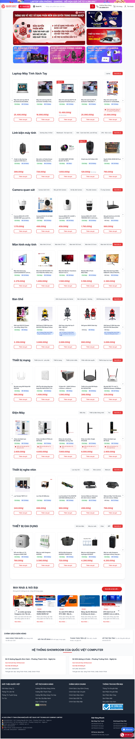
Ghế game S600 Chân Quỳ (89, 325)
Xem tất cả (117, 73)
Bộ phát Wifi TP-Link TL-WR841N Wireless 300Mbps (112, 387)
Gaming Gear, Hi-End (46, 132)
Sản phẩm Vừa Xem (109, 702)
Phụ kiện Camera (91, 190)
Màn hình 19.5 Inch (75, 244)
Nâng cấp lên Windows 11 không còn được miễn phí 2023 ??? (89, 614)
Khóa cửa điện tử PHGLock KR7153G (44, 440)
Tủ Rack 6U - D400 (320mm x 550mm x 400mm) (67, 387)
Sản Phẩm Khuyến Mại (110, 692)
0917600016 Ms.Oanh (120, 726)
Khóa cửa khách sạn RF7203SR (20, 440)
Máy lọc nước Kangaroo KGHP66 (43, 553)
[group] (67, 1)
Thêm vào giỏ (23, 119)
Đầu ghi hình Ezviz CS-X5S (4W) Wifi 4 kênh (112, 217)
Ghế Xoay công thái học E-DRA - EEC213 (66, 326)
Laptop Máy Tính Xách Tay (29, 73)
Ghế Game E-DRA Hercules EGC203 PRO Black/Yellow (44, 326)
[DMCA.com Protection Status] (50, 705)
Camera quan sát (23, 189)
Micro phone (97, 469)
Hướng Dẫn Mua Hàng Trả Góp (45, 695)
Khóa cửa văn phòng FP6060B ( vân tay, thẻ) (66, 440)
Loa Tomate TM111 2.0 (20, 496)
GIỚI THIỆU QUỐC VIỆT (11, 684)
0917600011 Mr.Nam (97, 726)
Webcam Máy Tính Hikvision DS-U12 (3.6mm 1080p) (112, 497)
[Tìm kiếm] (92, 6)
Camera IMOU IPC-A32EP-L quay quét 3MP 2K (67, 217)
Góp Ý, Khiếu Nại (41, 702)
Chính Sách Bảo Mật (76, 702)
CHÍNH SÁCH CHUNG (77, 684)
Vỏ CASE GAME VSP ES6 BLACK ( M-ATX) (66, 160)
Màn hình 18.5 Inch (106, 244)
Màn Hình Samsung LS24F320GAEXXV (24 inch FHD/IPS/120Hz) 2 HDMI (22, 272)
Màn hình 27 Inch (60, 244)
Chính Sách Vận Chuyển (77, 692)
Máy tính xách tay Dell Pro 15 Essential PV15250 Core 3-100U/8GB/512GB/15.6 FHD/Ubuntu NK (67, 101)
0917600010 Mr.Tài (97, 723)
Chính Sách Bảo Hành (76, 695)
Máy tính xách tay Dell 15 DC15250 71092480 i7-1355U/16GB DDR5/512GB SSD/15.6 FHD (89, 101)
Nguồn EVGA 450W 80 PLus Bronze (112, 160)
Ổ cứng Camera (105, 190)
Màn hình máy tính (24, 244)
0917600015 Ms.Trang (120, 723)
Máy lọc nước (92, 526)
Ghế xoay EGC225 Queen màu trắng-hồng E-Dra (21, 326)
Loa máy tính (76, 469)
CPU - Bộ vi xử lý (106, 132)
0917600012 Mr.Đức (97, 728)
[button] (46, 42)
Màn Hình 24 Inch (45, 244)
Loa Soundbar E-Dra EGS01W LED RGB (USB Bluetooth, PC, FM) (67, 497)
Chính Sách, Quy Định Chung (79, 688)
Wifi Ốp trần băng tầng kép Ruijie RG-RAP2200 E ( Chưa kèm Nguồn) (44, 387)
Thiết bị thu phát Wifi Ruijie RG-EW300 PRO (89, 387)
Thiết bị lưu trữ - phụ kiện (41, 360)
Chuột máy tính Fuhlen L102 (89, 159)
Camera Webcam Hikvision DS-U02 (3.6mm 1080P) (89, 497)
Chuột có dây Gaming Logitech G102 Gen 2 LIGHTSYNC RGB (20, 160)
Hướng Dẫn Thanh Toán (43, 692)
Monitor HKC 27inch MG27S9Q (87, 271)
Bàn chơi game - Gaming (84, 299)
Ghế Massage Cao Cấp (103, 299)
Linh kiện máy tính (24, 132)
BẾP (109, 526)
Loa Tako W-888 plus (42, 496)
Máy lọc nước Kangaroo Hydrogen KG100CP (88, 553)
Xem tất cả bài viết (112, 589)
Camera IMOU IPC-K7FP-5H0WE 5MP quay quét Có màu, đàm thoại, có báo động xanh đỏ (22, 217)
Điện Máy (18, 412)
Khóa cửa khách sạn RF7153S (110, 440)
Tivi (109, 412)
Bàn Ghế (17, 299)
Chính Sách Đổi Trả (75, 698)
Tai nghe (86, 469)
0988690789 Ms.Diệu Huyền (100, 734)
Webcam (107, 469)
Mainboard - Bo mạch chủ (64, 132)
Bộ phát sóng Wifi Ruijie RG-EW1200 (22, 387)
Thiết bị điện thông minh (96, 412)
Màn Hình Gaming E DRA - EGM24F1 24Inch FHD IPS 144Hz (111, 272)
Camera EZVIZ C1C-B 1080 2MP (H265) (44, 217)
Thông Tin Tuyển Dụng (9, 695)
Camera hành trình (44, 190)
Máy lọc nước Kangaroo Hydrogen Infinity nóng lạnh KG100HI (112, 553)
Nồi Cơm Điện (80, 526)
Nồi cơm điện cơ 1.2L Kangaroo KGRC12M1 (20, 553)
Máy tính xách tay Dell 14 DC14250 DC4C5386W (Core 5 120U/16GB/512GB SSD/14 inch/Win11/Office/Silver (22, 101)
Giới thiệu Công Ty (8, 688)
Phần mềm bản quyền (88, 360)
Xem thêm (18, 621)
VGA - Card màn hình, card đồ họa (86, 132)
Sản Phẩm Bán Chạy (109, 695)
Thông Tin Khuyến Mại (110, 688)
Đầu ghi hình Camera (60, 190)
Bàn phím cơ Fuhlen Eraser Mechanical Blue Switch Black (44, 160)
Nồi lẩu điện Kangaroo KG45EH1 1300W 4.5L (65, 553)
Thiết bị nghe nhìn (24, 469)
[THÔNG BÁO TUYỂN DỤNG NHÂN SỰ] (45, 601)
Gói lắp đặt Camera (76, 190)
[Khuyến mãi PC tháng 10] (49, 28)
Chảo (102, 526)
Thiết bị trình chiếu (71, 360)
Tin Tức (4, 698)
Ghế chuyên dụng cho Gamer (64, 299)
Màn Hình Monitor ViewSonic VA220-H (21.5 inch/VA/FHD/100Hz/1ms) (67, 272)
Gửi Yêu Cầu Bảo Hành (43, 698)
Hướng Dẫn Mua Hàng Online (45, 688)
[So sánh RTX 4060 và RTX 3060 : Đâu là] (67, 601)
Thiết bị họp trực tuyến (106, 360)
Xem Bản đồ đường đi (11, 665)
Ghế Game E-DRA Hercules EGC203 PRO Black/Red (112, 326)
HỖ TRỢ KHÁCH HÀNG (44, 684)
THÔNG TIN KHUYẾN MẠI (113, 684)
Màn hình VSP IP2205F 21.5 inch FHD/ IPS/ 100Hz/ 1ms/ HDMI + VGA (44, 272)
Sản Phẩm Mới (107, 698)
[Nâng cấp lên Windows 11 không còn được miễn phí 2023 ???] (90, 601)
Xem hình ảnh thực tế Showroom (15, 663)
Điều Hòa (82, 412)
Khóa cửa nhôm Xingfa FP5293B (88, 440)
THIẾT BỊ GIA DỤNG (25, 526)
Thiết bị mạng (21, 360)
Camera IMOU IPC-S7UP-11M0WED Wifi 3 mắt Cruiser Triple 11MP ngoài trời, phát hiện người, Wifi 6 (89, 217)
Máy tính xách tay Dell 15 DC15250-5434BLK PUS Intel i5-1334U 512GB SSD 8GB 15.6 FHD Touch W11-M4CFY (44, 101)
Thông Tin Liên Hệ (8, 692)
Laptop (108, 73)
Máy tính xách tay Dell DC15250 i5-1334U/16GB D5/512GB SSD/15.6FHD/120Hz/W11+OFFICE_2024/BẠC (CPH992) (112, 101)
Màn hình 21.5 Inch (90, 244)
